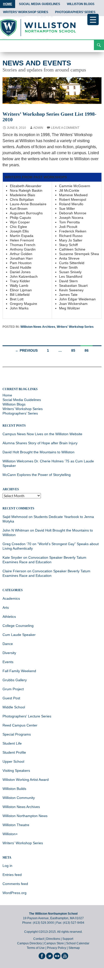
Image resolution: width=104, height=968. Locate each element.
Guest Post (11, 698)
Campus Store (54, 943)
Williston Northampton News (25, 816)
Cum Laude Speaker (19, 635)
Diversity (9, 653)
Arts (6, 608)
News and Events (37, 63)
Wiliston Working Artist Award (26, 780)
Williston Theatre (16, 825)
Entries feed (12, 875)
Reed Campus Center (20, 725)
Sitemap (74, 948)
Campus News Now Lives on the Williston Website (42, 434)
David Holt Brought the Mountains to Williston (38, 452)
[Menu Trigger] (93, 19)
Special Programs (17, 734)
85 (73, 350)
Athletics (9, 617)
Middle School (14, 707)
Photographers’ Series (75, 12)
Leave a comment (65, 128)
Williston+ (10, 834)
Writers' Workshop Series (75, 327)
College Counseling (18, 626)
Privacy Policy (56, 948)
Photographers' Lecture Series (27, 716)
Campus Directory (29, 943)
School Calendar (77, 943)
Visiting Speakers (16, 771)
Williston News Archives (37, 327)
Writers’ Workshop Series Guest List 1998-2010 (49, 116)
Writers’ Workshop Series (25, 12)
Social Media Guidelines (39, 4)
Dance (8, 644)
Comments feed (15, 884)
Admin (38, 128)
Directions (53, 939)
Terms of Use (36, 948)
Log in (7, 866)
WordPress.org (15, 893)
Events (8, 662)
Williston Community (19, 798)
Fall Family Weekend (19, 671)
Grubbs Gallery (15, 680)
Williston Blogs (80, 4)
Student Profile (14, 752)
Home (7, 4)
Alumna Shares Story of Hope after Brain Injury (40, 443)
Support (67, 939)
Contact (38, 939)
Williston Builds (14, 789)
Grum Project (13, 689)
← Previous (26, 350)
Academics (11, 598)
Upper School (13, 761)
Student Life (12, 743)
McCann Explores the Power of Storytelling (37, 475)
